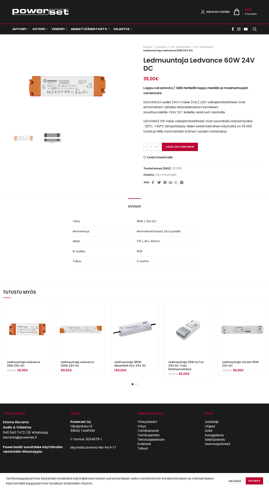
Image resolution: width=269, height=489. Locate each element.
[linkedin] (170, 182)
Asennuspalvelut (217, 444)
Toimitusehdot (148, 435)
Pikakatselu (48, 317)
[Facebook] (233, 29)
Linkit (208, 430)
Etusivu (147, 47)
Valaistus (161, 47)
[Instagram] (239, 29)
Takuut (142, 448)
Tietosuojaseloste (150, 439)
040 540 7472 (14, 432)
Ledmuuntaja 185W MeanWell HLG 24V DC (130, 363)
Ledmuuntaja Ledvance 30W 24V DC (23, 363)
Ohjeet (210, 426)
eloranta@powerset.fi (20, 437)
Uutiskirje (212, 422)
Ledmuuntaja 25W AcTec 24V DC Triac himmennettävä (186, 365)
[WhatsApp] (176, 182)
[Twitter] (159, 182)
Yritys (141, 426)
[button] (48, 308)
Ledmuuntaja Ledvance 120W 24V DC (77, 363)
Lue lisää (234, 481)
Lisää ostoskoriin (180, 147)
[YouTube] (246, 29)
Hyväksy (254, 480)
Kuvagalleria (214, 435)
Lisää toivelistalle (160, 157)
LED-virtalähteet (180, 47)
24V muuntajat (203, 47)
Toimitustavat (148, 430)
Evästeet (144, 444)
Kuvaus (134, 206)
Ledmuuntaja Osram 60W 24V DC (240, 363)
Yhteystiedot (147, 422)
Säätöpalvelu (215, 439)
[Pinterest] (165, 182)
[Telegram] (182, 182)
